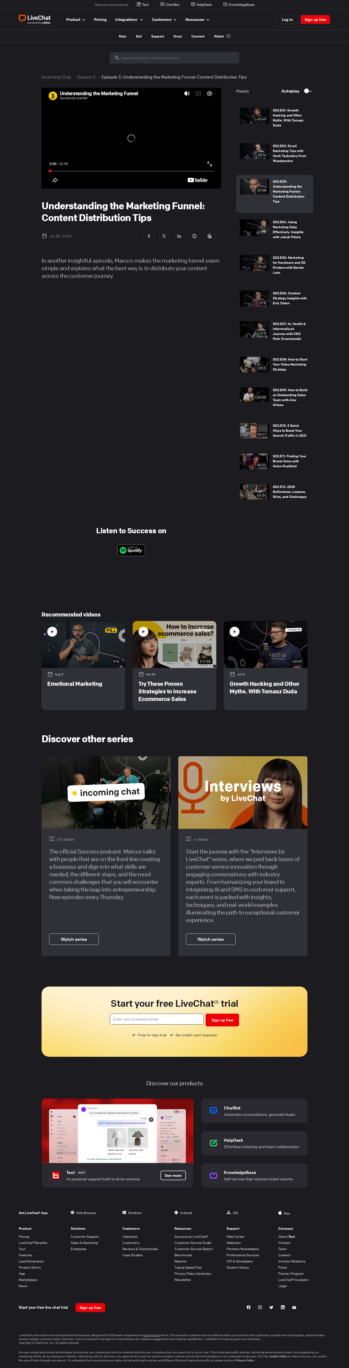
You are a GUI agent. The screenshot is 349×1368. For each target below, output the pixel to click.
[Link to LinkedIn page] (283, 1308)
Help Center (235, 1236)
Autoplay (290, 90)
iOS (235, 1212)
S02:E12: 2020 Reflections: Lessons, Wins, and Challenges (290, 491)
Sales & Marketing (84, 1242)
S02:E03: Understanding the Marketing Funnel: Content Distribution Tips (288, 191)
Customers (162, 19)
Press (282, 1267)
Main (122, 36)
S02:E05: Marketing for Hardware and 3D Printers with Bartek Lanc (289, 264)
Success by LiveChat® (191, 1236)
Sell (139, 36)
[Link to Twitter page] (271, 1308)
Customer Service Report (193, 1249)
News (23, 1286)
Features (25, 1255)
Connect (197, 36)
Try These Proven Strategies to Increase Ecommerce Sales (167, 691)
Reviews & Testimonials (140, 1249)
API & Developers (239, 1261)
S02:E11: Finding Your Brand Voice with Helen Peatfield (289, 461)
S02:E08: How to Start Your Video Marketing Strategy (290, 364)
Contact (284, 1242)
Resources (194, 19)
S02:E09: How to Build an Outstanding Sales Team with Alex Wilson (290, 397)
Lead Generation (31, 1261)
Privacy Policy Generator (193, 1273)
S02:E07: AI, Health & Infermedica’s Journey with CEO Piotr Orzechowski (289, 331)
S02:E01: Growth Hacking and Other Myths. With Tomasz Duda (288, 117)
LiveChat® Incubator (293, 1279)
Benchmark (183, 1255)
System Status (237, 1267)
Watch (219, 36)
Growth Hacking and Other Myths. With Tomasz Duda (264, 687)
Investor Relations (291, 1261)
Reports (180, 1261)
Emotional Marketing (74, 683)
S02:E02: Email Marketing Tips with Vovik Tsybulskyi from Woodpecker (289, 153)
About (286, 1236)
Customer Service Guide (192, 1242)
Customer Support (85, 1236)
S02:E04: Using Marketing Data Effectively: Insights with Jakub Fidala (288, 229)
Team (282, 1249)
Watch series (74, 939)
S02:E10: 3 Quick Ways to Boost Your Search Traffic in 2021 (290, 430)
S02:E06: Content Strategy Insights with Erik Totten (290, 298)
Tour (22, 1249)
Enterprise (78, 1249)
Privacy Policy (245, 1360)
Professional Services (242, 1255)
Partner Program (291, 1273)
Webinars (233, 1242)
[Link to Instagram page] (260, 1308)
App (22, 1273)
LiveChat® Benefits (33, 1242)
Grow (178, 36)
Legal (282, 1286)
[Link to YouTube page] (294, 1308)
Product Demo (30, 1267)
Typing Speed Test (188, 1267)
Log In (287, 19)
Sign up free (315, 19)
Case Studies (132, 1255)
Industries (130, 1236)
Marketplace (28, 1279)
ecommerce (152, 1335)
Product (73, 19)
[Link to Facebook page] (248, 1308)
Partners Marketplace (242, 1249)
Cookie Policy (278, 1356)
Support (157, 36)
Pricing (100, 19)
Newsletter (182, 1279)
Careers (284, 1255)
